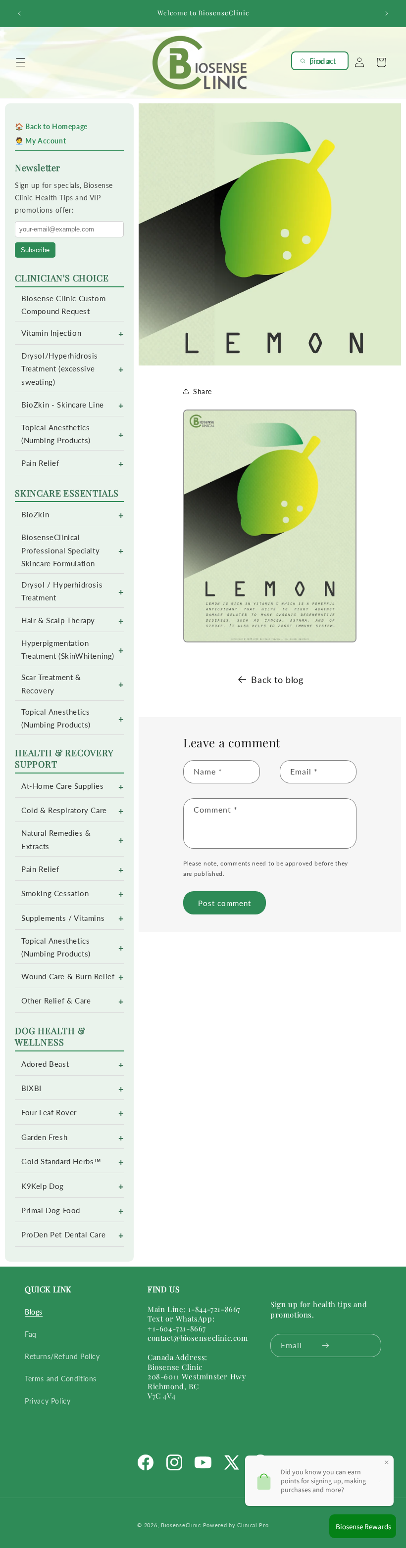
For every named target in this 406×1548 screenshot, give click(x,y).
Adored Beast (45, 1064)
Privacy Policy (47, 1401)
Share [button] (202, 391)
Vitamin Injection (51, 333)
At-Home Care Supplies (62, 786)
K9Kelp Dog (42, 1186)
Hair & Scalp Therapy (58, 620)
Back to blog (277, 679)
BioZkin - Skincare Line (62, 405)
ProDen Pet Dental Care (63, 1234)
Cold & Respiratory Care (64, 810)
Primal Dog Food (50, 1210)
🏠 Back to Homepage (51, 126)
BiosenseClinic (181, 1525)
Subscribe (35, 250)
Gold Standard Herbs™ (61, 1161)
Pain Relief (40, 463)
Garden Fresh (44, 1137)
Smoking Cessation (55, 893)
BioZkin (35, 514)
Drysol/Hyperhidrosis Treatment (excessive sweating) (59, 369)
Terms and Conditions (61, 1378)
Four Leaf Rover (49, 1112)
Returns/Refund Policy (62, 1356)
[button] (21, 62)
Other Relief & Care (56, 1001)
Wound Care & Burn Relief (67, 976)
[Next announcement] (387, 13)
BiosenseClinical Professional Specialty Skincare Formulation (60, 550)
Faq (31, 1334)
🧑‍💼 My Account (40, 141)
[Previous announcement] (19, 13)
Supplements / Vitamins (62, 918)
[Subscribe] (325, 1345)
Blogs (34, 1312)
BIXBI (31, 1088)
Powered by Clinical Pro (236, 1525)
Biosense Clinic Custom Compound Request (63, 305)
